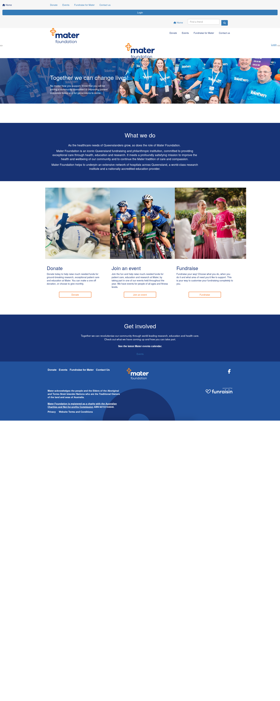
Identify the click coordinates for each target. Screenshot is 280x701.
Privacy (52, 411)
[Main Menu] (1, 45)
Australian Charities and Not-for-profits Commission (82, 405)
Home (179, 22)
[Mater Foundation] (138, 375)
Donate (54, 4)
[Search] (224, 23)
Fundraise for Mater (84, 4)
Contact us (105, 4)
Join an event (140, 294)
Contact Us (103, 370)
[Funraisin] (219, 389)
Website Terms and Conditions (76, 411)
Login (140, 12)
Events (65, 4)
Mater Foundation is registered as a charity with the (76, 403)
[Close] (278, 45)
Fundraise (205, 294)
